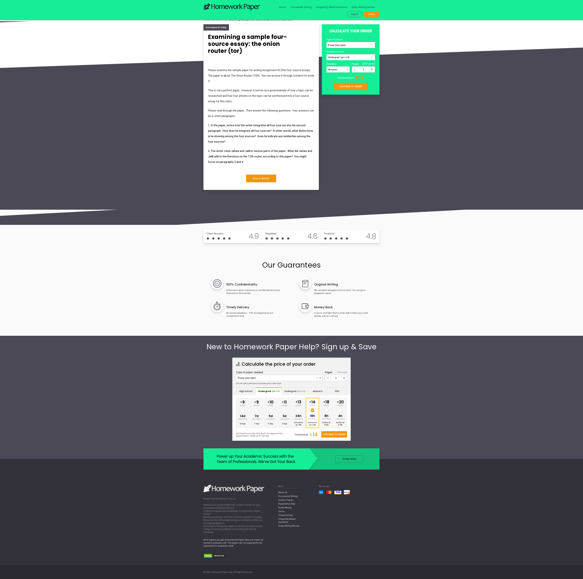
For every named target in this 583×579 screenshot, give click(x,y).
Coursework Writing (301, 7)
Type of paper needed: (249, 372)
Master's (317, 391)
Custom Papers (286, 500)
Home (282, 7)
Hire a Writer (261, 178)
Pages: (328, 372)
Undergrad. (269, 391)
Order (371, 14)
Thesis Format (285, 515)
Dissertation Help (286, 504)
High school (245, 391)
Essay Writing (285, 507)
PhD (337, 391)
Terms (281, 511)
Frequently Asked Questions (331, 7)
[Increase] (372, 69)
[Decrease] (355, 69)
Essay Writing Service (363, 7)
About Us (282, 492)
